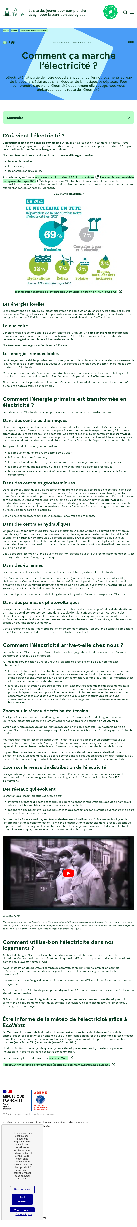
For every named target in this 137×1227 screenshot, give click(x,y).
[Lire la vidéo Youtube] (68, 873)
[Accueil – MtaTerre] (13, 15)
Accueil (6, 30)
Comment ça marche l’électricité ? (34, 30)
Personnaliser (22, 1189)
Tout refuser (22, 1199)
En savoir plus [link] (24, 1214)
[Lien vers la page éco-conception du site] (110, 12)
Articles (14, 30)
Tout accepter (22, 1210)
